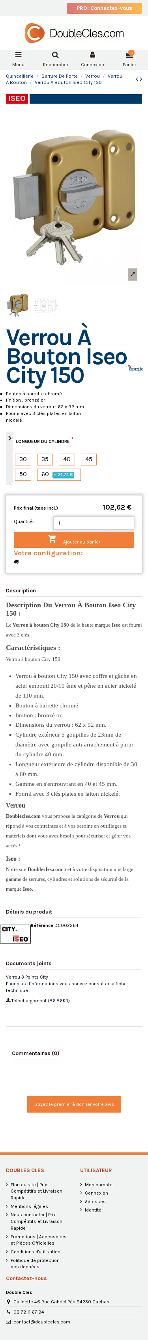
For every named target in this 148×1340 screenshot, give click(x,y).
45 (88, 459)
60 (57, 474)
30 (23, 459)
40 (67, 459)
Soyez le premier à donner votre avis (74, 1104)
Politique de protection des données (35, 1264)
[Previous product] (138, 79)
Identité (93, 1210)
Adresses (95, 1201)
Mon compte (98, 1184)
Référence (42, 925)
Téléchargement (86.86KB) (40, 1000)
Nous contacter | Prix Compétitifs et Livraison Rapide (36, 1221)
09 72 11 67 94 (28, 1312)
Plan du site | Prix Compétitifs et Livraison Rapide (36, 1191)
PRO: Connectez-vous (104, 8)
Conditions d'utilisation (35, 1251)
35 (45, 459)
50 (23, 474)
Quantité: (24, 521)
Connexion (96, 1193)
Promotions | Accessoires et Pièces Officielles (39, 1240)
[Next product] (141, 79)
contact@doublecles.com (41, 1322)
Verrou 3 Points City (27, 977)
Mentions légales (29, 1206)
